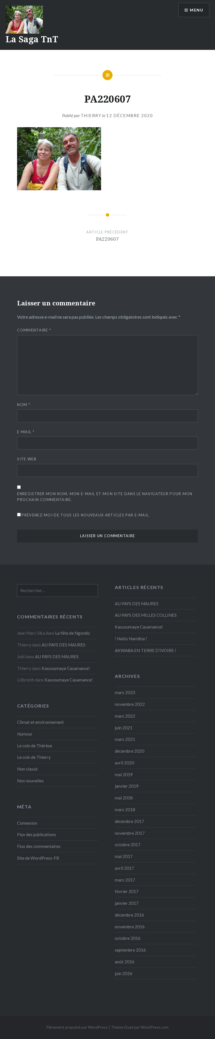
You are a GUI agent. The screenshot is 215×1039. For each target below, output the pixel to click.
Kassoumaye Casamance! (139, 626)
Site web (26, 459)
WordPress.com (155, 1027)
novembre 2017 (130, 833)
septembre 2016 (130, 949)
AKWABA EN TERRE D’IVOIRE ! (145, 650)
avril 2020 (124, 762)
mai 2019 (124, 774)
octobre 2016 (128, 938)
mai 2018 (124, 797)
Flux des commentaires (38, 846)
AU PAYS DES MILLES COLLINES (146, 615)
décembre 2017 (129, 821)
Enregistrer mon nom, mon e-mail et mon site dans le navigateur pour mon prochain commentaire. (104, 496)
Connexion (27, 822)
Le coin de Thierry (34, 757)
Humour (24, 733)
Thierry (91, 115)
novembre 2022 (130, 704)
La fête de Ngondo (72, 633)
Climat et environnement (40, 722)
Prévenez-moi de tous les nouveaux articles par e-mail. (86, 515)
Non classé (27, 768)
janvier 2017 (127, 903)
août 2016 (124, 961)
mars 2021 (125, 739)
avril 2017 (124, 868)
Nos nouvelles (30, 780)
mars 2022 (125, 715)
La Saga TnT (32, 39)
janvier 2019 (127, 785)
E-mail (25, 432)
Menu (196, 10)
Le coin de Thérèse (34, 745)
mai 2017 (124, 856)
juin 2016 (123, 973)
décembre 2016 (129, 914)
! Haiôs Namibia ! (131, 638)
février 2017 (127, 891)
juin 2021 (123, 727)
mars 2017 (125, 879)
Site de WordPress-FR (38, 858)
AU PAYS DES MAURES (136, 603)
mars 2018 (125, 809)
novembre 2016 (130, 926)
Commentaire (34, 330)
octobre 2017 (128, 844)
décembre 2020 (129, 750)
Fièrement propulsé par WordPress (77, 1027)
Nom (23, 404)
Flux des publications (36, 834)
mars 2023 (125, 692)
